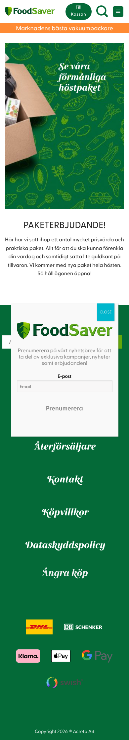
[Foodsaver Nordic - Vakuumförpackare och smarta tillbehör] (30, 11)
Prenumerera (64, 408)
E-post (64, 376)
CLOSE (106, 312)
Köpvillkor (64, 512)
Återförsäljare (64, 446)
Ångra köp (65, 573)
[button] (102, 11)
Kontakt (64, 479)
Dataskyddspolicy (64, 545)
